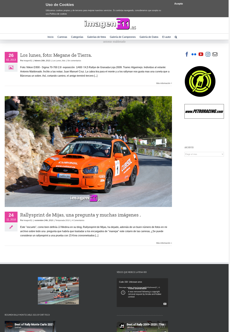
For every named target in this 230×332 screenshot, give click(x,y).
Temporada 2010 (62, 220)
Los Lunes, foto (58, 61)
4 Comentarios (78, 220)
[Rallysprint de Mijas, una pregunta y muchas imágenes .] (88, 151)
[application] (142, 292)
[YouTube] (201, 54)
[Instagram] (208, 54)
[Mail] (215, 54)
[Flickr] (194, 54)
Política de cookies (58, 14)
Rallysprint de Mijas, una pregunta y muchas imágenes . (80, 215)
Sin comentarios (74, 61)
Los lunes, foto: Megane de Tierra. (56, 55)
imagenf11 (28, 61)
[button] (176, 37)
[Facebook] (186, 54)
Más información (163, 83)
